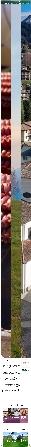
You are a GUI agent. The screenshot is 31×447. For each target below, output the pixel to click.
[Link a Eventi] (25, 1)
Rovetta (23, 374)
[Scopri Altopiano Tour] (27, 446)
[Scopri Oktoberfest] (18, 421)
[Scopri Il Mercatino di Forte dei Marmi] (27, 421)
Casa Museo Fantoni (5, 377)
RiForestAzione (16, 1)
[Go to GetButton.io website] (30, 446)
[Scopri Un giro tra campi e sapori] (18, 446)
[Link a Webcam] (23, 1)
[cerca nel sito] (19, 1)
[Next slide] (30, 179)
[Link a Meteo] (24, 1)
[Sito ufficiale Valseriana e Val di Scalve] (3, 1)
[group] (6, 179)
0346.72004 (24, 363)
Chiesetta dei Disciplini (5, 373)
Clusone (17, 382)
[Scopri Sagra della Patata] (9, 421)
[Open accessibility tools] (1, 445)
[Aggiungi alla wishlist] (3, 409)
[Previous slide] (3, 179)
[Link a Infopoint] (27, 1)
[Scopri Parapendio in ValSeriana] (9, 446)
